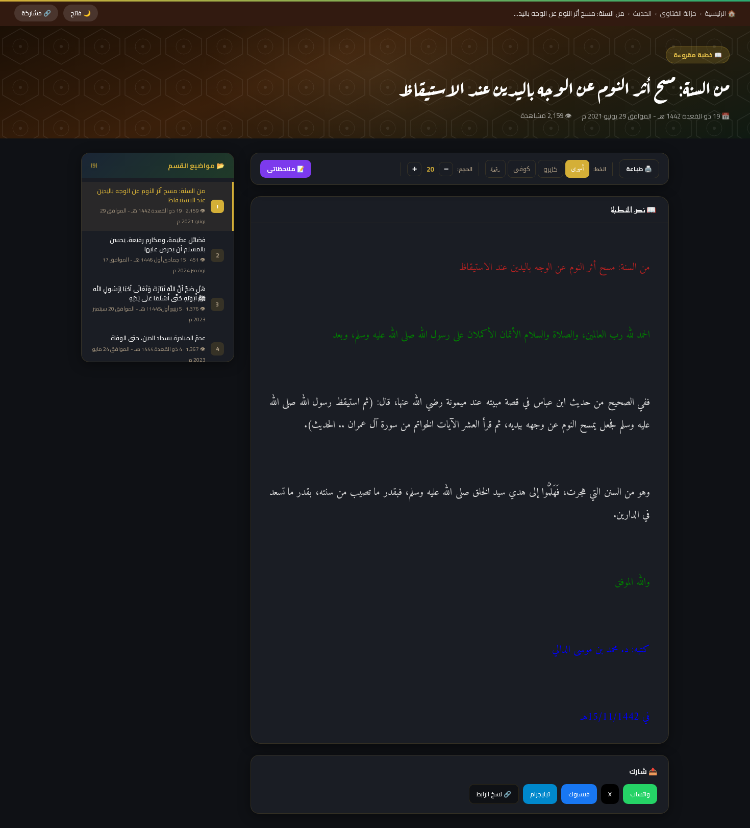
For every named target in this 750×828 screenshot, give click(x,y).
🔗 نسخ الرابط (494, 794)
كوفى (521, 168)
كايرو (550, 169)
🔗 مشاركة (36, 13)
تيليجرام (540, 794)
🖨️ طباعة (639, 169)
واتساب (640, 794)
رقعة (495, 169)
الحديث (642, 13)
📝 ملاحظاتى (286, 169)
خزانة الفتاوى (678, 13)
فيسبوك (579, 794)
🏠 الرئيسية (720, 13)
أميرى (577, 169)
